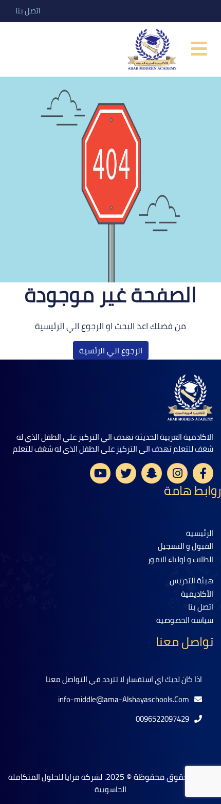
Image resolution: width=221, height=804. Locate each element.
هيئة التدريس (191, 580)
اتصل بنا (28, 11)
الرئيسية (199, 533)
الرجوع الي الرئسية (110, 350)
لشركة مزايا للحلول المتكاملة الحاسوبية (67, 783)
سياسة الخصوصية (184, 620)
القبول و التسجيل (185, 546)
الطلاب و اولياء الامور (180, 559)
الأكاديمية (197, 593)
